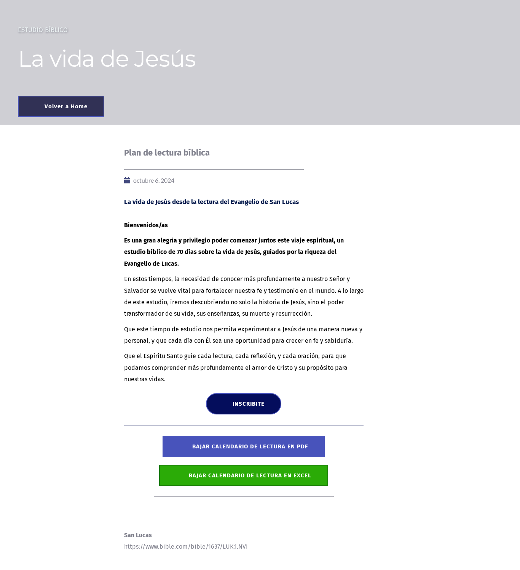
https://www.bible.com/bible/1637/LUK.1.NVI (186, 546)
